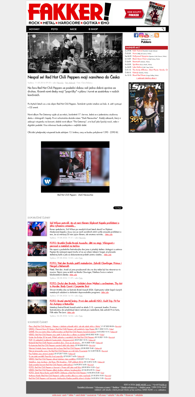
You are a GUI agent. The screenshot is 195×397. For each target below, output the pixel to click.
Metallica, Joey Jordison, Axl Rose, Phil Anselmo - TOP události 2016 (56, 362)
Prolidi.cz (162, 385)
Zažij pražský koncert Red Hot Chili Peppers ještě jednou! (51, 365)
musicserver (91, 395)
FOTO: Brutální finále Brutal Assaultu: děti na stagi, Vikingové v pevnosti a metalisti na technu (82, 244)
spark (64, 395)
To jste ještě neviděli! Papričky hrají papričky (46, 356)
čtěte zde (108, 234)
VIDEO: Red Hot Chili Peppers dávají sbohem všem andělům (52, 359)
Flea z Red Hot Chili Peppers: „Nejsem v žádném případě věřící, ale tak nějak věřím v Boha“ (65, 326)
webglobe (139, 395)
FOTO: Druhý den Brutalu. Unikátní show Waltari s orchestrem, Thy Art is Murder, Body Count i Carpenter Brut (86, 285)
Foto (81, 258)
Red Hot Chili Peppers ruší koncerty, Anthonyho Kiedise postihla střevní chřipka (59, 378)
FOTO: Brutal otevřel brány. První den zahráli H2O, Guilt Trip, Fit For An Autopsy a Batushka (85, 302)
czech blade (80, 395)
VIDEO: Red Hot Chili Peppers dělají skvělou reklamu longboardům (55, 370)
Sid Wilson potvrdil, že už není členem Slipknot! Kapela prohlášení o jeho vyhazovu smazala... (84, 224)
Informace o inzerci (102, 387)
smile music (56, 395)
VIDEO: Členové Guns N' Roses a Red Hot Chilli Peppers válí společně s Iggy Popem (62, 329)
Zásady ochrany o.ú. (129, 387)
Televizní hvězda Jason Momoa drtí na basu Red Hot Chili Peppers (54, 348)
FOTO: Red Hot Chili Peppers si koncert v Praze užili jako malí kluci (55, 367)
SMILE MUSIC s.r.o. (143, 385)
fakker (71, 395)
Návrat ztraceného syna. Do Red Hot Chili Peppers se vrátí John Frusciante (58, 351)
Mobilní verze (145, 387)
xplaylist (111, 395)
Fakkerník (113, 332)
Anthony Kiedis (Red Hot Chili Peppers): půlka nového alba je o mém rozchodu (60, 376)
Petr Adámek (70, 83)
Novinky (60, 83)
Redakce (116, 387)
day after (119, 395)
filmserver (129, 395)
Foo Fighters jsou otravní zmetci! (41, 354)
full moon (102, 395)
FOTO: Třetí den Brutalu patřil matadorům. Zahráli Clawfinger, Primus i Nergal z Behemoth (85, 265)
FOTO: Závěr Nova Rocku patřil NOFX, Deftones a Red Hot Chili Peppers (57, 373)
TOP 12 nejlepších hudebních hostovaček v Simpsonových (51, 340)
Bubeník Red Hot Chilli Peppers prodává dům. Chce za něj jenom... (55, 343)
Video (111, 329)
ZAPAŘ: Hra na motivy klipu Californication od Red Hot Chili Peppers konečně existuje (62, 332)
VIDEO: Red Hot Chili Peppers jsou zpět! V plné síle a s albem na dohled (57, 335)
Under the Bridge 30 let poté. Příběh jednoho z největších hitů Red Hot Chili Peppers (61, 337)
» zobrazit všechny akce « (146, 78)
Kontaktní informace (85, 387)
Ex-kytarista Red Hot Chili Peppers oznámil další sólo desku (52, 345)
